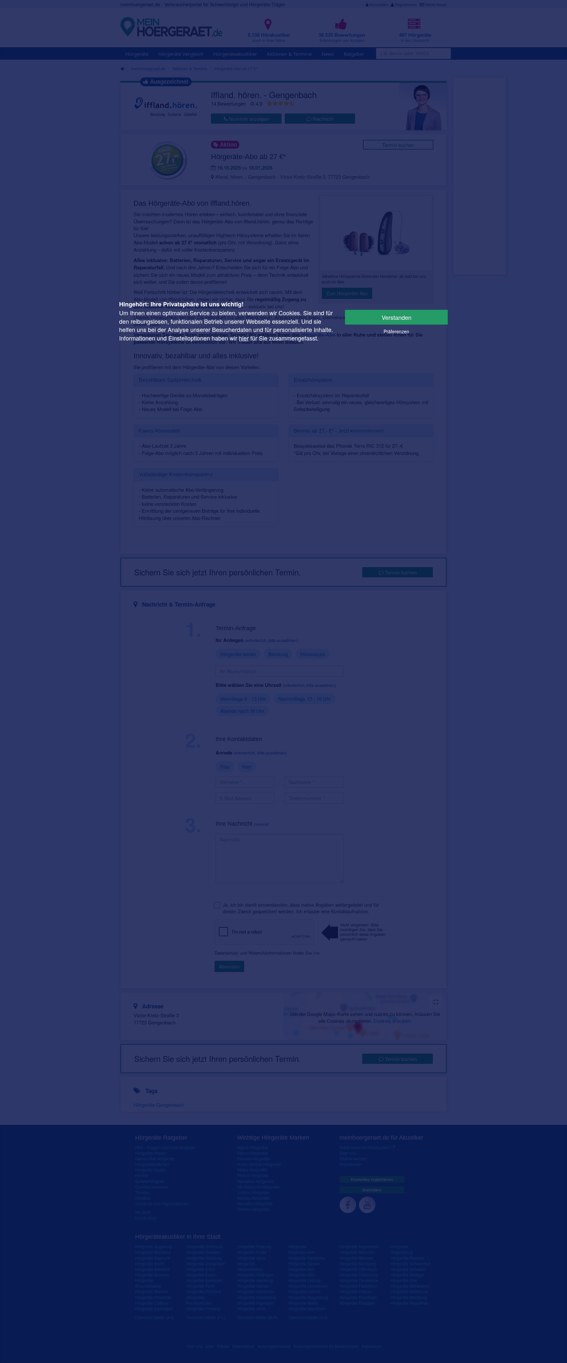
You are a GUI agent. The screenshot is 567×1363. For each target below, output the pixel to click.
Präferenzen (396, 331)
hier (244, 338)
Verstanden (396, 317)
